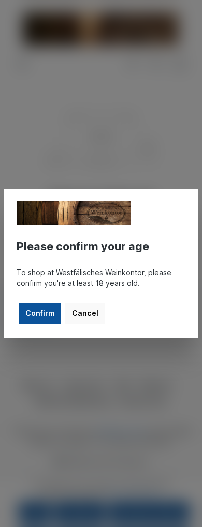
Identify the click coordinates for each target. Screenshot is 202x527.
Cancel (85, 313)
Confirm (39, 313)
